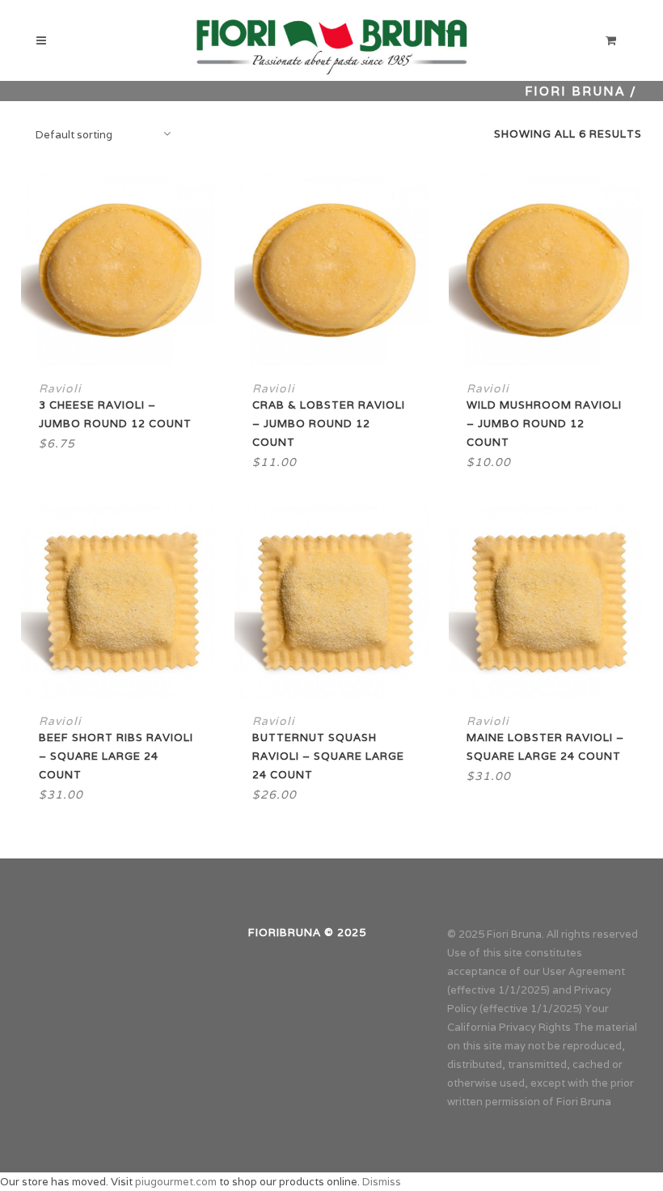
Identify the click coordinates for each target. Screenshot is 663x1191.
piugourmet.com (176, 1182)
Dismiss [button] (381, 1182)
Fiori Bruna (575, 91)
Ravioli (60, 388)
